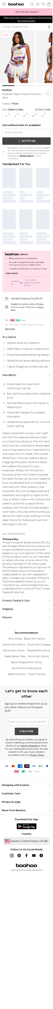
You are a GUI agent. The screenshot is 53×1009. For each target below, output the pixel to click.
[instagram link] (12, 855)
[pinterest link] (19, 855)
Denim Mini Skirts (14, 644)
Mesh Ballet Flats (14, 656)
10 (33, 116)
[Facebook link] (26, 855)
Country (26, 833)
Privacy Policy (26, 156)
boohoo (7, 90)
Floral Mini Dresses (38, 644)
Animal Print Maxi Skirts (26, 668)
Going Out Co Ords (20, 27)
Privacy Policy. (37, 755)
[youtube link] (34, 855)
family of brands (29, 745)
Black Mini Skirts (34, 638)
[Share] (49, 26)
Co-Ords (5, 27)
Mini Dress (15, 638)
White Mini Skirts (13, 650)
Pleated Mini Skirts (38, 650)
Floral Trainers (36, 674)
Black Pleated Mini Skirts (26, 662)
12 (42, 116)
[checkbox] (4, 153)
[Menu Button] (4, 4)
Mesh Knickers (17, 674)
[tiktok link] (41, 855)
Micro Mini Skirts (38, 656)
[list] (26, 12)
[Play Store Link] (27, 826)
